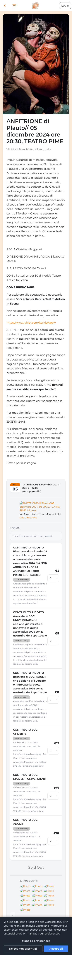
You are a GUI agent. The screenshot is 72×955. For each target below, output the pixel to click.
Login (65, 5)
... (12, 914)
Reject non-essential (23, 948)
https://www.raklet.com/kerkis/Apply (31, 322)
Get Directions (28, 517)
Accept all (56, 948)
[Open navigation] (14, 5)
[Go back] (5, 5)
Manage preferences (36, 941)
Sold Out (36, 867)
